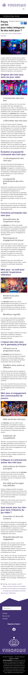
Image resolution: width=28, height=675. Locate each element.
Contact (4, 613)
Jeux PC (19, 584)
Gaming (17, 16)
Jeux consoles (12, 584)
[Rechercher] (23, 608)
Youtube (5, 618)
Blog (12, 16)
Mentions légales (14, 658)
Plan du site (6, 616)
